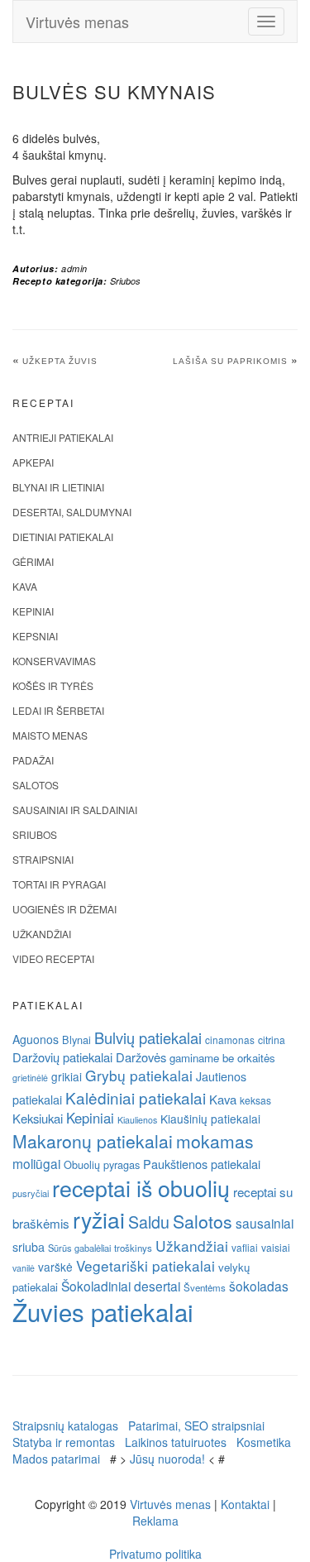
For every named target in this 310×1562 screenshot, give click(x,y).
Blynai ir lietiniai (58, 487)
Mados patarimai (56, 1458)
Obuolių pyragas (102, 1164)
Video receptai (53, 958)
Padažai (33, 760)
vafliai (244, 1247)
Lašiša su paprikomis (230, 361)
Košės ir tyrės (52, 685)
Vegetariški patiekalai (145, 1265)
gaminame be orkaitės (222, 1058)
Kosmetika (263, 1442)
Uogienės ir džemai (64, 909)
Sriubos (125, 281)
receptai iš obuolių (141, 1188)
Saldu (148, 1222)
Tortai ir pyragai (59, 884)
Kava (24, 586)
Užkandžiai (41, 934)
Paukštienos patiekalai (201, 1163)
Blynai (76, 1039)
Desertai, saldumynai (71, 512)
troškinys (133, 1247)
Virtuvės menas (77, 21)
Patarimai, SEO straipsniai (196, 1425)
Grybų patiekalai (139, 1075)
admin (74, 268)
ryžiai (99, 1219)
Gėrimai (33, 561)
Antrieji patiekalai (62, 437)
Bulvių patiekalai (148, 1037)
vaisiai (275, 1247)
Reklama (155, 1520)
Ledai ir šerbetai (58, 710)
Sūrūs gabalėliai (79, 1247)
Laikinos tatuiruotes (176, 1442)
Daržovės (141, 1057)
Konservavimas (54, 661)
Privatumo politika (155, 1553)
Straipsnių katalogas (65, 1425)
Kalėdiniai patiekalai (135, 1097)
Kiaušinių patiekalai (210, 1118)
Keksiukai (37, 1118)
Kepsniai (35, 636)
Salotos (35, 785)
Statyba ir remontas (63, 1442)
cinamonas (230, 1040)
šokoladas (259, 1286)
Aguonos (35, 1039)
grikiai (66, 1076)
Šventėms (205, 1287)
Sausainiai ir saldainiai (74, 810)
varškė (55, 1266)
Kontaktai (245, 1504)
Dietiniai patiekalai (62, 536)
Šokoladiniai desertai (120, 1286)
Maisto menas (50, 735)
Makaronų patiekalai (92, 1140)
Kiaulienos (137, 1120)
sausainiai (264, 1223)
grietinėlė (30, 1077)
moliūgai (36, 1163)
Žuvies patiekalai (102, 1311)
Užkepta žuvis (60, 361)
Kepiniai (33, 611)
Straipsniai (43, 859)
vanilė (23, 1268)
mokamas (215, 1140)
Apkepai (33, 462)
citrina (271, 1040)
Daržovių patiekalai (62, 1057)
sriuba (28, 1247)
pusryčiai (30, 1193)
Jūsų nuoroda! (167, 1458)
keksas (255, 1100)
